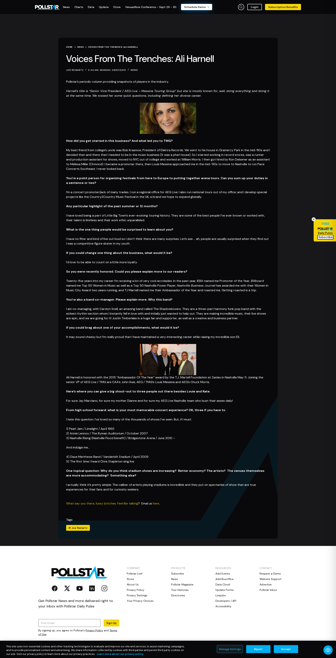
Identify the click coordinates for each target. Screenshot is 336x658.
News (134, 70)
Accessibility (223, 606)
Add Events (222, 573)
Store (130, 579)
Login (254, 7)
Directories (178, 595)
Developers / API (225, 601)
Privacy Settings (137, 595)
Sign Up (111, 623)
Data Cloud (222, 584)
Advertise (266, 584)
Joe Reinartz (78, 528)
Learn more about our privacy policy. (120, 654)
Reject (258, 649)
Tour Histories (180, 590)
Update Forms (224, 590)
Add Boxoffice (224, 579)
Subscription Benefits (283, 7)
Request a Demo (270, 573)
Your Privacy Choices (140, 601)
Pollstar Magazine (182, 584)
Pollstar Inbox (268, 590)
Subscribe (177, 573)
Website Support (271, 579)
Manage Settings (230, 649)
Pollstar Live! (135, 573)
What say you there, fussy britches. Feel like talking (102, 503)
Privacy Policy (94, 630)
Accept (286, 649)
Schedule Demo (195, 7)
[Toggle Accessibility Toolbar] (328, 650)
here (156, 503)
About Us (133, 584)
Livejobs (220, 595)
